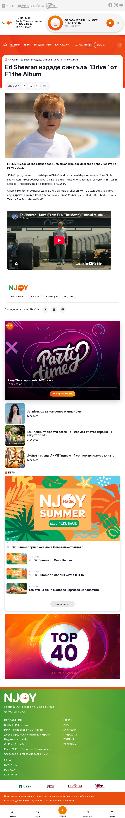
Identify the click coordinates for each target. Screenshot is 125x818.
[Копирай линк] (44, 86)
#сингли (35, 296)
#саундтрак (52, 296)
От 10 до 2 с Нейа (14, 744)
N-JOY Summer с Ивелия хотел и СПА (56, 575)
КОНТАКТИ (10, 774)
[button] (119, 23)
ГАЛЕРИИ (68, 739)
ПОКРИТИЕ (10, 764)
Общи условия (88, 796)
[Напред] (89, 45)
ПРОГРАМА (69, 744)
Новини (14, 59)
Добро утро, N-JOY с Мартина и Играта (27, 734)
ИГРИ (66, 725)
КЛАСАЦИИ (69, 729)
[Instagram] (116, 5)
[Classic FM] (37, 5)
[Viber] (38, 86)
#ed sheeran (17, 296)
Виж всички (61, 604)
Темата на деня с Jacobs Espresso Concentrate (63, 590)
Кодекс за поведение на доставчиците (57, 796)
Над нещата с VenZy (16, 739)
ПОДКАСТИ (70, 734)
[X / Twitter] (31, 86)
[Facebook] (110, 5)
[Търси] (119, 45)
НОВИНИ (68, 720)
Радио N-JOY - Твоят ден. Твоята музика (27, 749)
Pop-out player (72, 26)
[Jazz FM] (22, 5)
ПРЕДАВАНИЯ (13, 720)
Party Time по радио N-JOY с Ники (29, 22)
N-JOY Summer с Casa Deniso (50, 560)
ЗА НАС (8, 760)
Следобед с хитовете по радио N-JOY (26, 753)
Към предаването (63, 393)
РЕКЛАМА (9, 769)
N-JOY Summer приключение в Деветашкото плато (45, 547)
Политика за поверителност (19, 796)
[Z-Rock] (52, 5)
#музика (68, 296)
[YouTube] (121, 5)
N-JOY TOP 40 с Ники (16, 725)
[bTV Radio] (8, 5)
